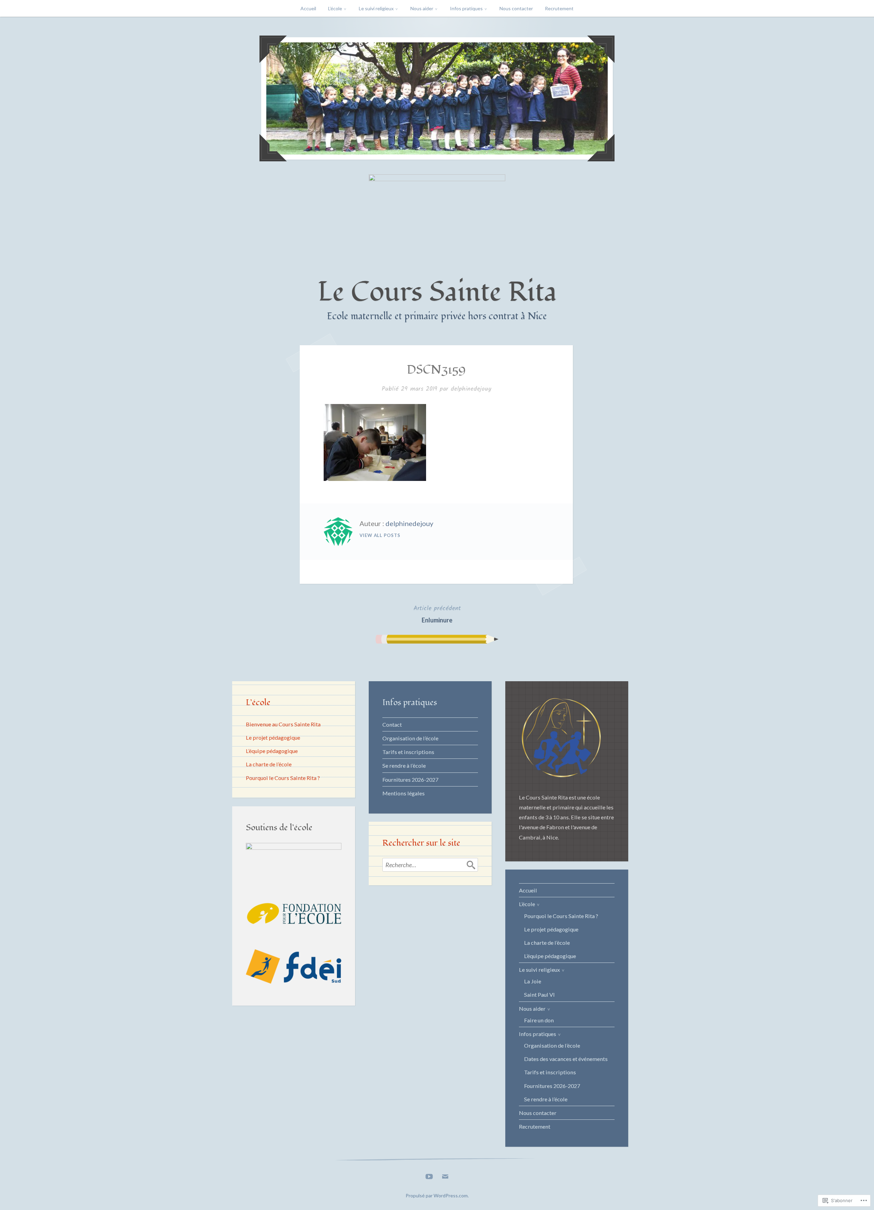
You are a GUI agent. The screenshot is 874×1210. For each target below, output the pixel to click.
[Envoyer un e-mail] (445, 1175)
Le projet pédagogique (273, 737)
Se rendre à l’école (404, 765)
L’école (335, 8)
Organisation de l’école (410, 738)
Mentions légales (403, 793)
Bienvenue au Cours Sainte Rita (283, 724)
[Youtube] (429, 1175)
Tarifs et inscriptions (408, 752)
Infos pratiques (466, 8)
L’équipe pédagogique (272, 751)
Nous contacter (516, 8)
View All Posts (380, 535)
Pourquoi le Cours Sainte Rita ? (283, 778)
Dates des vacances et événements (566, 1059)
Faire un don (539, 1020)
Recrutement (559, 8)
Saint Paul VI (539, 994)
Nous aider (421, 8)
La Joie (532, 981)
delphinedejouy (471, 389)
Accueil (308, 8)
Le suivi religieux (376, 8)
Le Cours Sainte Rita (437, 292)
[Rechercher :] (430, 865)
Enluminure (437, 613)
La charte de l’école (269, 764)
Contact (392, 724)
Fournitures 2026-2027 (410, 779)
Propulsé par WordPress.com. (437, 1195)
